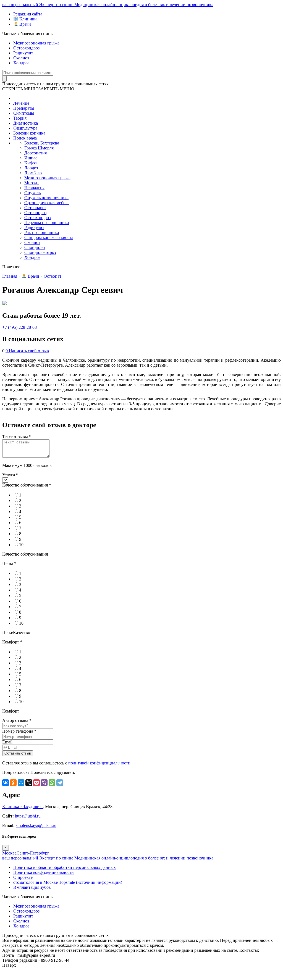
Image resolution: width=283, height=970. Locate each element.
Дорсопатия (35, 153)
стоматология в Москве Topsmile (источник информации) (67, 882)
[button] (38, 88)
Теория (20, 118)
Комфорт (12, 642)
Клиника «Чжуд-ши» (22, 806)
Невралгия (34, 187)
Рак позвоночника (41, 232)
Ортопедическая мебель (46, 202)
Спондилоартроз (40, 252)
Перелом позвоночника (46, 222)
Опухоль (32, 192)
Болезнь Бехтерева (41, 143)
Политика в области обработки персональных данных (64, 867)
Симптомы (23, 113)
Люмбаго (33, 172)
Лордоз (31, 167)
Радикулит (23, 53)
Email (7, 742)
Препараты (23, 108)
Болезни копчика (29, 133)
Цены (9, 563)
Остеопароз (35, 207)
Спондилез (34, 247)
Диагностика (25, 123)
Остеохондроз (26, 48)
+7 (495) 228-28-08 (19, 327)
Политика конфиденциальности (43, 872)
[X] (28, 782)
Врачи (24, 24)
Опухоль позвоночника (46, 197)
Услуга (10, 474)
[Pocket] (36, 782)
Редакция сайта (27, 14)
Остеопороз (35, 212)
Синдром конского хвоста (48, 237)
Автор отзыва (17, 720)
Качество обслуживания (26, 485)
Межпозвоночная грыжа (36, 43)
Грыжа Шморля (39, 148)
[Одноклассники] (13, 782)
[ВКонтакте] (5, 782)
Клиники (27, 19)
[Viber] (44, 782)
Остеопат (52, 276)
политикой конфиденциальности (99, 763)
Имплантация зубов (32, 887)
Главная (9, 276)
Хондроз (21, 63)
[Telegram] (59, 782)
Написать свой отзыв (29, 350)
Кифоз (30, 163)
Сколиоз (21, 58)
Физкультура (25, 128)
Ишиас (30, 158)
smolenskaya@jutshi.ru (36, 825)
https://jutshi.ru (28, 816)
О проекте (23, 877)
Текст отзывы (16, 436)
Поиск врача (25, 138)
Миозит (31, 182)
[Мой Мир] (21, 782)
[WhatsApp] (52, 782)
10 (21, 544)
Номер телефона (19, 731)
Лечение (21, 103)
